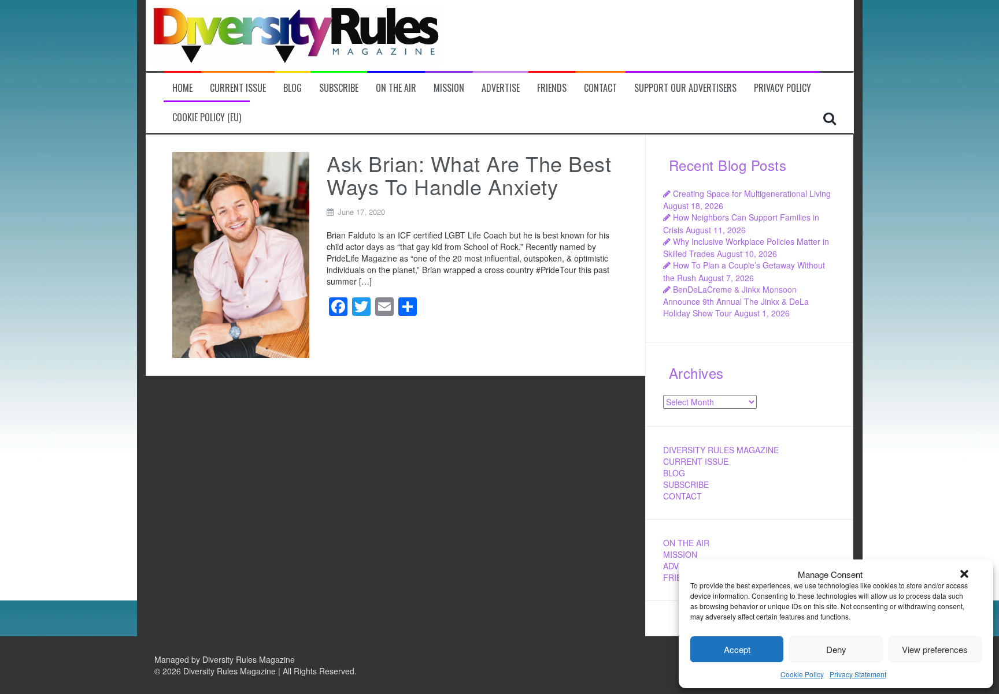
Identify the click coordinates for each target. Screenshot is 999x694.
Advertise (501, 88)
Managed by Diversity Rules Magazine (224, 659)
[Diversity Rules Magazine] (296, 34)
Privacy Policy (782, 88)
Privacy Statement (858, 674)
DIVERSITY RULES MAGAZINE (721, 450)
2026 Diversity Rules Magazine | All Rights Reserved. (259, 671)
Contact (600, 88)
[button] (964, 574)
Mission (449, 88)
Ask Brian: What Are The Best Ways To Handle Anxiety (469, 174)
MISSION (680, 554)
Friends (552, 88)
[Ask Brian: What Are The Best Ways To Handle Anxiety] (241, 253)
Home (182, 88)
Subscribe (338, 88)
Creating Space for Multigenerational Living (752, 193)
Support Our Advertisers (685, 88)
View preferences (935, 649)
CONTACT (682, 496)
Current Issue (238, 88)
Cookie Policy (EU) (206, 117)
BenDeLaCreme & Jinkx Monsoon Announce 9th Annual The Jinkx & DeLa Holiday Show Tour (736, 301)
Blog (292, 88)
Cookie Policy (802, 674)
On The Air (396, 88)
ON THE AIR (686, 543)
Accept (737, 649)
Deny (836, 649)
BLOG (674, 473)
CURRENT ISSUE (695, 461)
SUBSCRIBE (686, 484)
